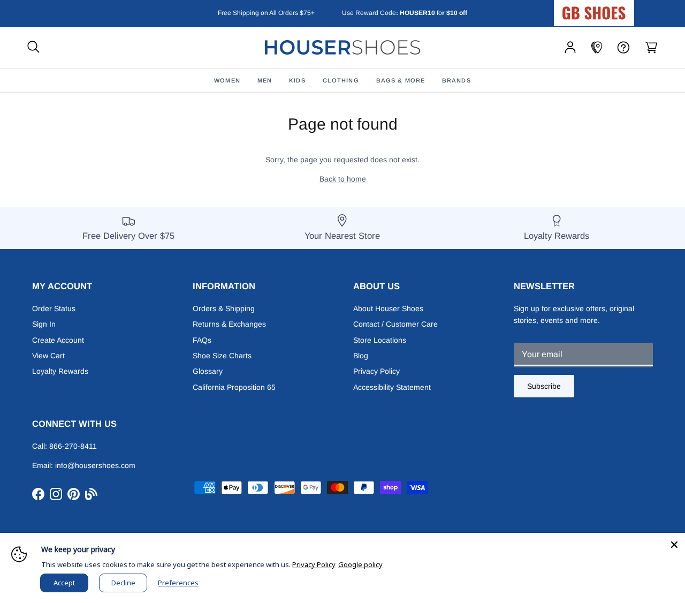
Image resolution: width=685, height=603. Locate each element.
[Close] (674, 543)
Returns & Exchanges (229, 324)
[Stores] (596, 47)
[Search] (33, 47)
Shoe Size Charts (222, 355)
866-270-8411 (73, 446)
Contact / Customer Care (395, 324)
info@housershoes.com (95, 465)
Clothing (341, 80)
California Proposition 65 (234, 387)
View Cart (48, 355)
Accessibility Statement (392, 387)
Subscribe (544, 386)
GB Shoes (620, 8)
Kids (297, 80)
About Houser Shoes (388, 308)
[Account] (570, 47)
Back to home (342, 179)
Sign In (44, 324)
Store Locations (379, 340)
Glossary (208, 371)
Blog (360, 355)
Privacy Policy (376, 371)
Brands (456, 80)
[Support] (623, 47)
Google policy (360, 564)
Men (264, 80)
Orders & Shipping (224, 308)
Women (227, 80)
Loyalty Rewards (60, 371)
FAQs (202, 340)
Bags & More (400, 80)
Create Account (58, 340)
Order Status (53, 308)
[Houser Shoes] (342, 47)
